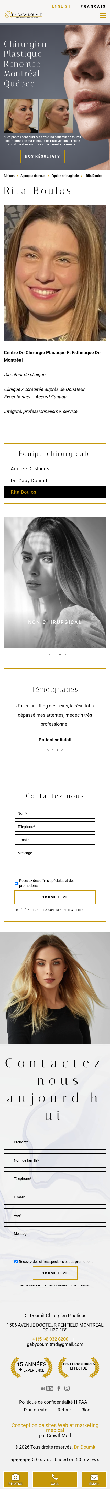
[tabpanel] (55, 582)
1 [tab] (45, 654)
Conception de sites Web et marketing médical (55, 1428)
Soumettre (55, 897)
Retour (64, 1409)
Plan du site (35, 1409)
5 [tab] (65, 654)
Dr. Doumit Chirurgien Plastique (55, 1315)
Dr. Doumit (84, 1447)
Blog (85, 1409)
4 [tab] (60, 654)
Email (94, 1484)
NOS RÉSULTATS (42, 156)
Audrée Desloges (30, 468)
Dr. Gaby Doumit (29, 480)
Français (93, 6)
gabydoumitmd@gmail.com (55, 1344)
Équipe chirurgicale (65, 176)
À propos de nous (33, 176)
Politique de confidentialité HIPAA (53, 1402)
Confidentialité (59, 909)
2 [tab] (50, 654)
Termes (78, 909)
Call (55, 1484)
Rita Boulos (23, 492)
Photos (16, 1484)
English (61, 6)
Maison (9, 176)
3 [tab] (55, 654)
